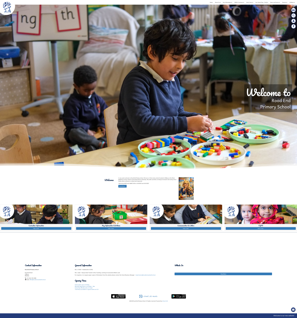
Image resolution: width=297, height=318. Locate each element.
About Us (217, 2)
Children (291, 2)
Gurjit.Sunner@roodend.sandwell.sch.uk (145, 275)
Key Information (227, 2)
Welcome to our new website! (214, 315)
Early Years (249, 2)
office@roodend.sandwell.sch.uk (38, 279)
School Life (165, 301)
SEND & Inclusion (238, 2)
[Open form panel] (293, 309)
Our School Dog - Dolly (261, 2)
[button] (180, 188)
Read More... (122, 186)
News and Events (274, 2)
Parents (284, 2)
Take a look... (36, 228)
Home (211, 2)
